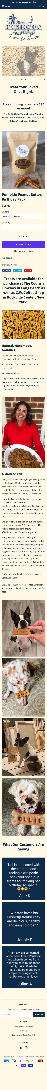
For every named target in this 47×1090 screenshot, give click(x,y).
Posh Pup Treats (22, 1057)
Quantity (6, 222)
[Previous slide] (15, 79)
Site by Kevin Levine (36, 1057)
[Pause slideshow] (44, 79)
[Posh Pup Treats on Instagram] (26, 1048)
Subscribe (39, 1014)
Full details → (8, 257)
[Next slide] (31, 79)
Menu (7, 6)
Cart (43, 6)
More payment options (23, 251)
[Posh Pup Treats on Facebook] (21, 1048)
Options (5, 211)
